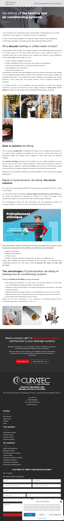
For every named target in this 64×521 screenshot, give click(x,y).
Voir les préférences (55, 514)
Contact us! (31, 301)
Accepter (29, 514)
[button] (61, 501)
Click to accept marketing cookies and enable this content (32, 225)
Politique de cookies (42, 518)
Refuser (42, 514)
